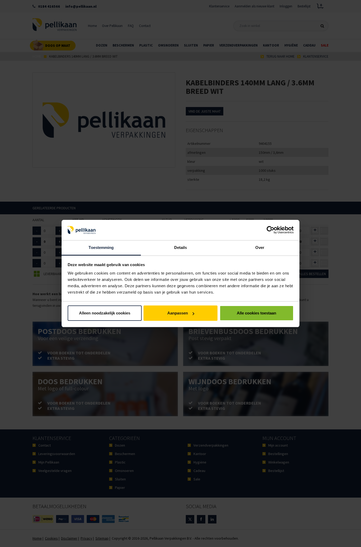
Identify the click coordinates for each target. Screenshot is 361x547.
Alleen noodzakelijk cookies (104, 313)
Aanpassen (177, 313)
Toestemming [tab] (101, 247)
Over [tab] (259, 247)
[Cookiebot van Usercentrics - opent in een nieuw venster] (270, 230)
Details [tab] (180, 247)
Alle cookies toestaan (256, 313)
